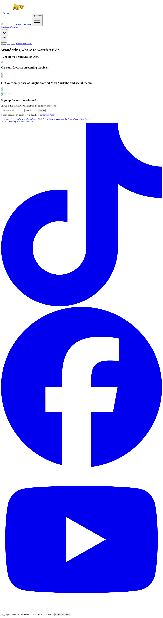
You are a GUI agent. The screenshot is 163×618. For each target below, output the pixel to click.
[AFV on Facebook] (81, 467)
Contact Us (89, 119)
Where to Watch (24, 119)
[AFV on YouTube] (81, 610)
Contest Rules (79, 119)
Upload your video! (24, 24)
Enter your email (31, 110)
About (56, 119)
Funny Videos (48, 119)
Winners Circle (37, 119)
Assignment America (9, 27)
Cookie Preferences (62, 615)
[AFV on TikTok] (81, 306)
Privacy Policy (16, 121)
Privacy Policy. (49, 115)
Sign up (42, 110)
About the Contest (66, 119)
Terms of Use (27, 121)
